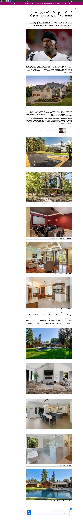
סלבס (49, 1)
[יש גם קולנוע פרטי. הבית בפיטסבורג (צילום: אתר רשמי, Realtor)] (49, 223)
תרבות (53, 1)
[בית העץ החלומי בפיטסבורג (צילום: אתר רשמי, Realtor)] (49, 188)
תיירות (34, 1)
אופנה (25, 1)
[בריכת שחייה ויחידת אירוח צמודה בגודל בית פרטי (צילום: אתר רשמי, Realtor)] (49, 485)
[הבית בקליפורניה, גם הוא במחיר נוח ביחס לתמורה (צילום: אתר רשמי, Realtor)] (49, 344)
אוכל (42, 1)
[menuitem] (64, 1)
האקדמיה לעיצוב (53, 3)
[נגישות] (1, 1)
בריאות (38, 1)
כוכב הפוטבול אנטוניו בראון (50, 66)
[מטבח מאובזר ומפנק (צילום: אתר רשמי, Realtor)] (49, 415)
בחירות (57, 1)
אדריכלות (32, 3)
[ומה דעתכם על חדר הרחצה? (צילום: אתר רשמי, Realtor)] (49, 293)
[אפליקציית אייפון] (16, 3)
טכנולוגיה (30, 1)
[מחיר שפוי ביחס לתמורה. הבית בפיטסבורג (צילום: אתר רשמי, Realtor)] (49, 92)
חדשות (65, 1)
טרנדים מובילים (47, 3)
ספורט (61, 1)
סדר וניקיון (37, 3)
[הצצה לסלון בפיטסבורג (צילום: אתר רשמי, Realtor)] (49, 258)
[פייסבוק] (13, 3)
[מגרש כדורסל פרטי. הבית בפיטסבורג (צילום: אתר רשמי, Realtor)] (49, 153)
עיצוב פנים (41, 3)
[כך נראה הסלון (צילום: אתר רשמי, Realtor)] (49, 379)
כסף (45, 1)
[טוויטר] (14, 3)
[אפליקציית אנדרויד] (18, 3)
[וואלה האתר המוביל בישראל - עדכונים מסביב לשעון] (70, 1)
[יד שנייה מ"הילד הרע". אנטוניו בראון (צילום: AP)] (49, 46)
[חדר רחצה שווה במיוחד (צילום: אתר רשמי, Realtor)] (49, 450)
